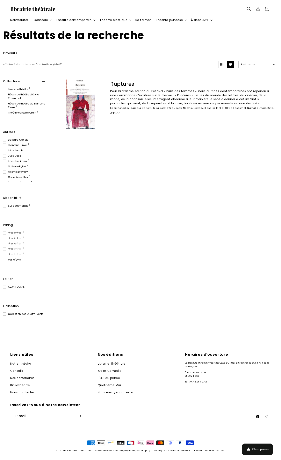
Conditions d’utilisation (209, 450)
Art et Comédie (110, 371)
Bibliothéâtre (20, 385)
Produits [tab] (10, 53)
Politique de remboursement (172, 450)
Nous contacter (22, 392)
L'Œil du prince (109, 378)
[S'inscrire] (79, 416)
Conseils (16, 371)
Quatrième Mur (109, 385)
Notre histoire (20, 364)
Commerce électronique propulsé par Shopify (121, 450)
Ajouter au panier (132, 122)
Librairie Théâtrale (111, 364)
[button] (42, 20)
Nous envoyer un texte (115, 392)
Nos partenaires (22, 378)
